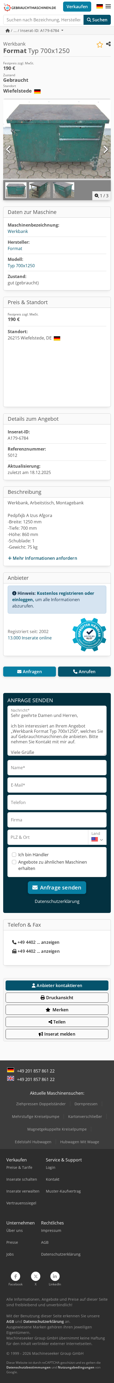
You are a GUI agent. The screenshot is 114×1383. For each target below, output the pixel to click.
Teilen (58, 1022)
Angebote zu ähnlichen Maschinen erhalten (52, 865)
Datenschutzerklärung (57, 901)
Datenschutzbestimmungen (28, 1367)
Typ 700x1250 (21, 266)
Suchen (99, 20)
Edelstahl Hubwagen (33, 1141)
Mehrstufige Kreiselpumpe (35, 1116)
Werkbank (18, 231)
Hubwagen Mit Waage (79, 1141)
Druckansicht (59, 998)
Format (15, 248)
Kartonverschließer (85, 1116)
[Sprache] (100, 7)
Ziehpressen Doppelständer (41, 1103)
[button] (108, 7)
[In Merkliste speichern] (99, 44)
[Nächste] (105, 149)
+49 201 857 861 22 (36, 1071)
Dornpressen (86, 1103)
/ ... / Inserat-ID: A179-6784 (35, 30)
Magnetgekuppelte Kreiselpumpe (57, 1129)
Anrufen (87, 671)
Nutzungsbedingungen (76, 1367)
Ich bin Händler (33, 855)
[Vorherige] (9, 149)
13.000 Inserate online (30, 638)
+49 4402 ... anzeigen (38, 942)
